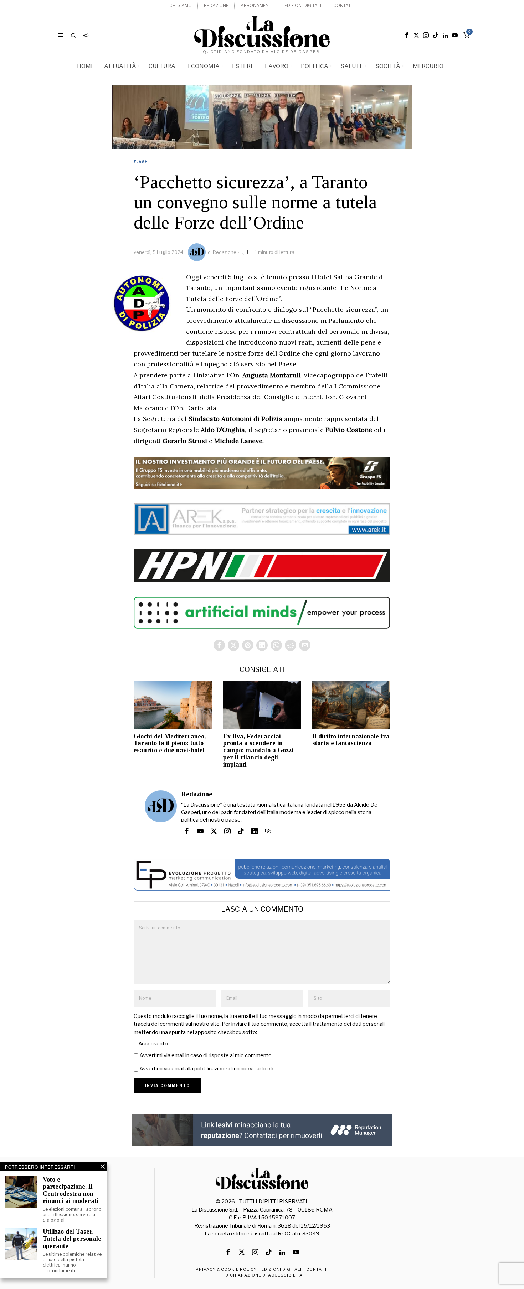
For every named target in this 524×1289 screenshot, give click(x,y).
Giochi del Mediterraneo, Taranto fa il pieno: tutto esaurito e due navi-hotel (170, 743)
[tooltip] (406, 35)
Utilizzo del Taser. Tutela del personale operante (72, 1238)
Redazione (224, 252)
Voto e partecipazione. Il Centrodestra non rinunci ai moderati (70, 1190)
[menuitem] (180, 5)
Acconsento (153, 1043)
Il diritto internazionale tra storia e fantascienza (351, 740)
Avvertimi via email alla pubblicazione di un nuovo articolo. (207, 1068)
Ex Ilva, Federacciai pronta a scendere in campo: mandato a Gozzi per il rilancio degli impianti (258, 750)
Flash (141, 162)
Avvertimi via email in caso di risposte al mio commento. (206, 1055)
